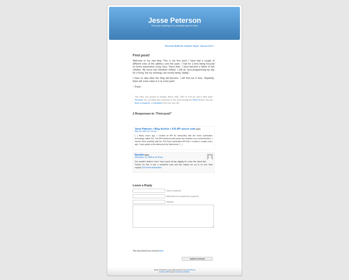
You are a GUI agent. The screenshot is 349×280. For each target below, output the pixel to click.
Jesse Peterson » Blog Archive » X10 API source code (165, 128)
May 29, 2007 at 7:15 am (146, 131)
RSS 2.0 (196, 100)
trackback (157, 103)
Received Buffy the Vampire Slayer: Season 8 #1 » (189, 46)
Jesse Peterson (174, 20)
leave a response (142, 103)
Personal (139, 100)
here (161, 251)
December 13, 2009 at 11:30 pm (149, 157)
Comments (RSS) (182, 272)
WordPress (190, 270)
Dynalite (139, 154)
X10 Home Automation (152, 167)
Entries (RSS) (165, 272)
